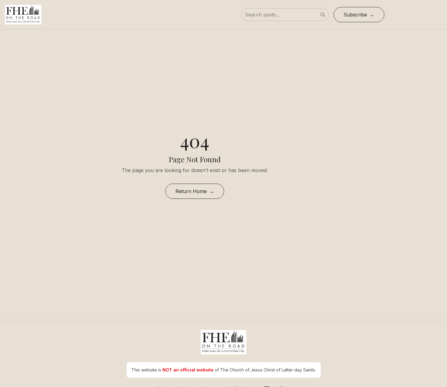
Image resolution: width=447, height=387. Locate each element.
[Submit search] (323, 14)
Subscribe (355, 15)
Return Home (191, 191)
